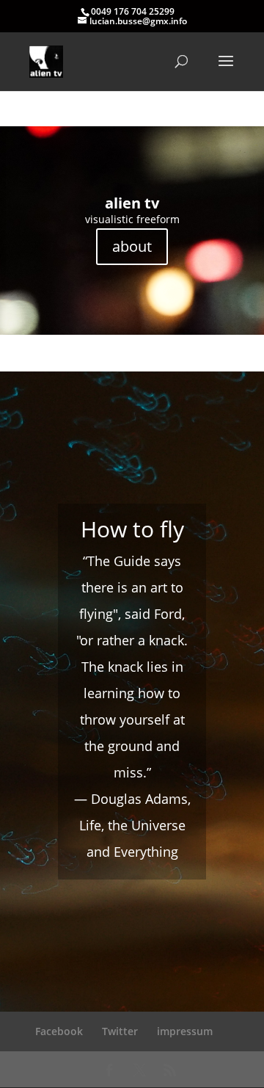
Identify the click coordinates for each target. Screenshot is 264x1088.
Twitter (120, 1031)
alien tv (132, 203)
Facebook (59, 1031)
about (132, 246)
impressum (185, 1031)
